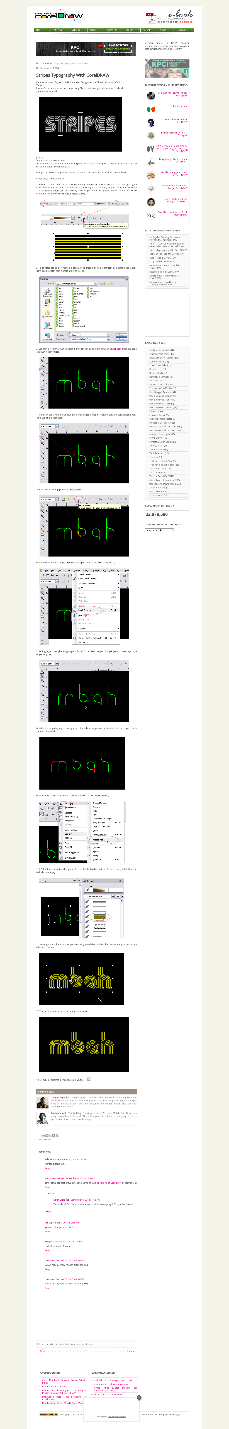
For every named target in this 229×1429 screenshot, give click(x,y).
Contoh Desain (156, 361)
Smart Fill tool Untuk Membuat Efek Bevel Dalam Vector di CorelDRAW (166, 245)
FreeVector (112, 30)
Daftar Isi (76, 30)
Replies (51, 1193)
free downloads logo (160, 403)
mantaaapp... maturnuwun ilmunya (111, 1384)
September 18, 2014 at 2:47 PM (68, 1241)
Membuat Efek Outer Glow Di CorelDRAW (63, 1403)
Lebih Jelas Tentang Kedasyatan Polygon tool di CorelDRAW (165, 238)
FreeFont (129, 30)
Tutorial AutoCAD (158, 472)
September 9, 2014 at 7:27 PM (86, 1199)
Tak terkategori (157, 449)
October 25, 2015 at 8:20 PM (69, 1260)
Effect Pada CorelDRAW (161, 384)
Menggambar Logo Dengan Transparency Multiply (163, 283)
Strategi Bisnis (156, 445)
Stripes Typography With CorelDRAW (168, 250)
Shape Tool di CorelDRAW (162, 257)
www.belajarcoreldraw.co (117, 1417)
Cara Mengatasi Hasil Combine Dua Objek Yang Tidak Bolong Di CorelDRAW (171, 148)
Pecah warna (155, 437)
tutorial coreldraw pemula (162, 483)
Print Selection (180, 106)
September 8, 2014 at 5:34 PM (72, 1159)
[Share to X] (50, 1135)
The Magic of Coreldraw (109, 1182)
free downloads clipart (160, 395)
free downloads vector (160, 407)
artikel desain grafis (159, 353)
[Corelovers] (167, 76)
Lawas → (131, 1351)
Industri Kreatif (156, 411)
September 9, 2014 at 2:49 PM (80, 1178)
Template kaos (156, 453)
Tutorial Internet (157, 487)
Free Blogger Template (161, 392)
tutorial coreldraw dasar (161, 480)
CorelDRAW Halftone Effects (56, 1386)
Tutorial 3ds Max (157, 468)
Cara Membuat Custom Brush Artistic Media (172, 213)
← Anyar (41, 1351)
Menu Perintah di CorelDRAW (164, 426)
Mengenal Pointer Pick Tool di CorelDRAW (164, 267)
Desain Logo (155, 369)
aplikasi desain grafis (160, 350)
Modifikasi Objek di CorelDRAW (165, 430)
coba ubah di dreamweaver (108, 1394)
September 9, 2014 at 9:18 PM (64, 1222)
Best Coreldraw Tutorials (162, 357)
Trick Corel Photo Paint (160, 461)
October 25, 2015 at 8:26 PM (69, 1279)
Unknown (49, 1260)
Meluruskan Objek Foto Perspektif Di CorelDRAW (64, 1398)
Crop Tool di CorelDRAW (162, 261)
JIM (46, 1222)
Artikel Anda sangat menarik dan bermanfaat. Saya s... (116, 1389)
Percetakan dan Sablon (161, 441)
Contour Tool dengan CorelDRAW (166, 253)
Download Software (159, 376)
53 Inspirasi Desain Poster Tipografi (174, 134)
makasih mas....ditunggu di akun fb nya (113, 1380)
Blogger (92, 30)
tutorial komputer (158, 491)
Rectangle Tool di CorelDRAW (164, 271)
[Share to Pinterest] (57, 1135)
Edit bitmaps (155, 380)
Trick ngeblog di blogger (161, 464)
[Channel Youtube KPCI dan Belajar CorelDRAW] (86, 54)
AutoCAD (147, 30)
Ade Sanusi (50, 1159)
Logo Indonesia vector (160, 418)
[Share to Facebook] (53, 1135)
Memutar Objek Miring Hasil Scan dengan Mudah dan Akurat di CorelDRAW (64, 1392)
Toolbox (48, 63)
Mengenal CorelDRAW (160, 422)
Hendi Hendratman (54, 1178)
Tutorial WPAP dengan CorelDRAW (176, 120)
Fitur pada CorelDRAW (160, 388)
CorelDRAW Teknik (158, 365)
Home (39, 30)
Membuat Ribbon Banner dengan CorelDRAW (174, 187)
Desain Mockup (157, 373)
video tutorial (156, 495)
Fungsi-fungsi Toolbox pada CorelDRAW (173, 160)
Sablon (163, 30)
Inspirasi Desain (157, 415)
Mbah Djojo (59, 1199)
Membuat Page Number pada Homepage (172, 94)
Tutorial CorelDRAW (159, 476)
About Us (58, 30)
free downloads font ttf (161, 399)
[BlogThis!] (46, 1135)
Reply (47, 1168)
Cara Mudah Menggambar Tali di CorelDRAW (172, 173)
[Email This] (43, 1135)
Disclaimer (182, 30)
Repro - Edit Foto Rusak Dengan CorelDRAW (175, 200)
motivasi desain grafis (160, 434)
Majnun (48, 1241)
